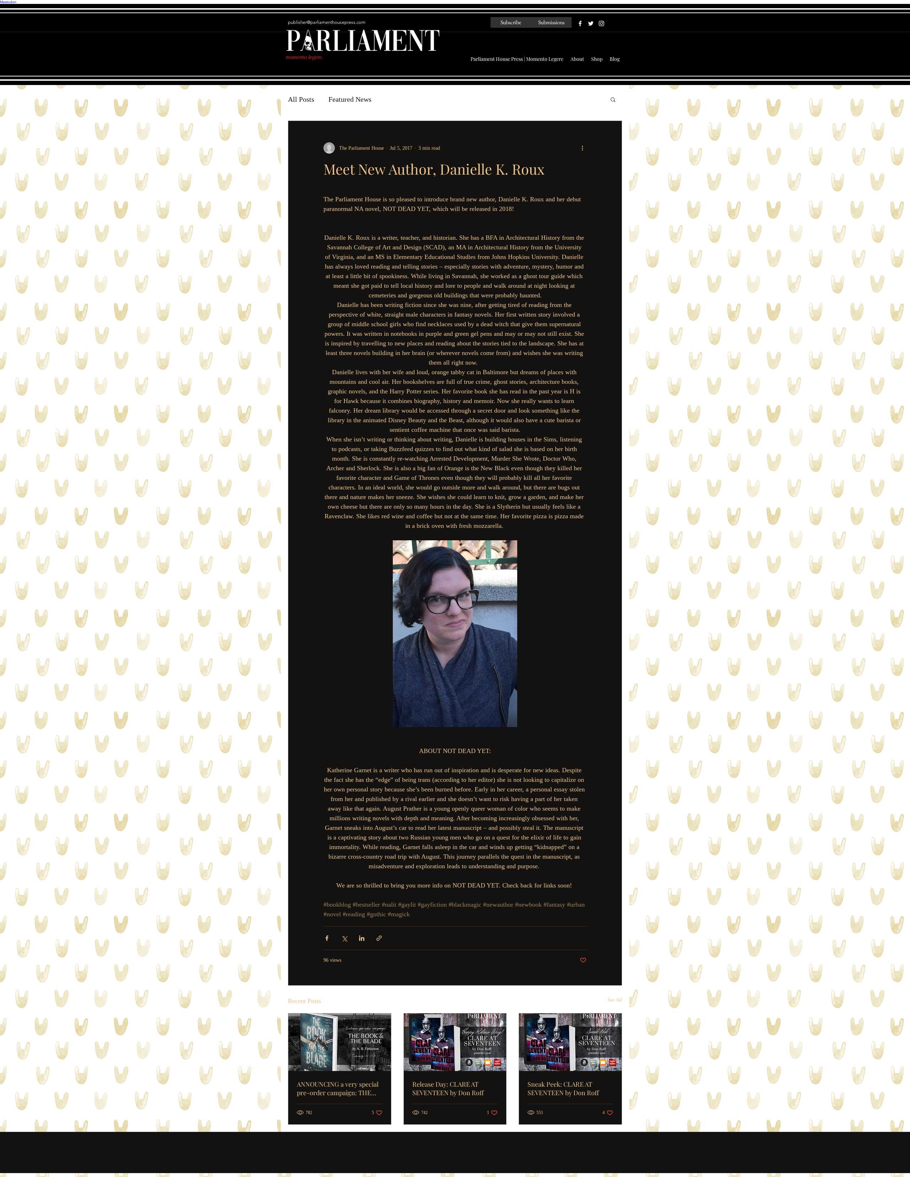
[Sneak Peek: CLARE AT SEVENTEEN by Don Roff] (570, 1042)
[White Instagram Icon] (601, 23)
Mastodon (8, 2)
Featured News (349, 99)
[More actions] (582, 148)
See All (614, 1000)
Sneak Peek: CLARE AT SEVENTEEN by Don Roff (563, 1088)
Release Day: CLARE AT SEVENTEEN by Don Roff (448, 1088)
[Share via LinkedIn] (361, 938)
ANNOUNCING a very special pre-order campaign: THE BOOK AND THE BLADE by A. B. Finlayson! (338, 1088)
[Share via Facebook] (326, 938)
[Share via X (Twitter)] (344, 938)
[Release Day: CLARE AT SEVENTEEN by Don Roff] (455, 1042)
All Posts (301, 99)
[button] (613, 99)
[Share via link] (379, 938)
